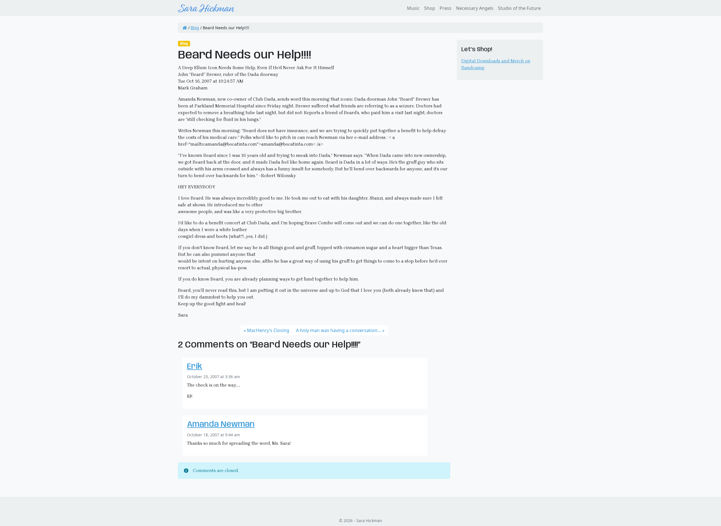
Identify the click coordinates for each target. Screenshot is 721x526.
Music (413, 8)
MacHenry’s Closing (268, 330)
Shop (429, 8)
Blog (195, 27)
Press (445, 8)
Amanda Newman (221, 425)
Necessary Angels (474, 8)
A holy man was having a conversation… (338, 330)
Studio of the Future (519, 8)
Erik (194, 367)
